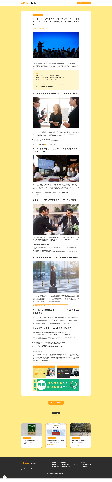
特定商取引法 (84, 466)
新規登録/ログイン (84, 3)
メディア (64, 3)
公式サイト (46, 144)
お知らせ (58, 3)
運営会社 (83, 462)
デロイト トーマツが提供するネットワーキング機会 (47, 79)
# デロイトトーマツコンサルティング (39, 28)
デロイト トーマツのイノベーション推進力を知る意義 (47, 82)
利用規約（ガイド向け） (66, 466)
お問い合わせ (71, 3)
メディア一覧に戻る (57, 402)
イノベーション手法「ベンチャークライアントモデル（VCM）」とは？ (50, 77)
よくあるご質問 (55, 466)
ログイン (26, 468)
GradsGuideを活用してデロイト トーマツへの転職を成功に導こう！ (50, 84)
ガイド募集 (51, 3)
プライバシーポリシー (86, 464)
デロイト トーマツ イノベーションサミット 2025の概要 (47, 75)
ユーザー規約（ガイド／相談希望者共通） (70, 464)
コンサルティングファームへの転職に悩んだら (45, 86)
